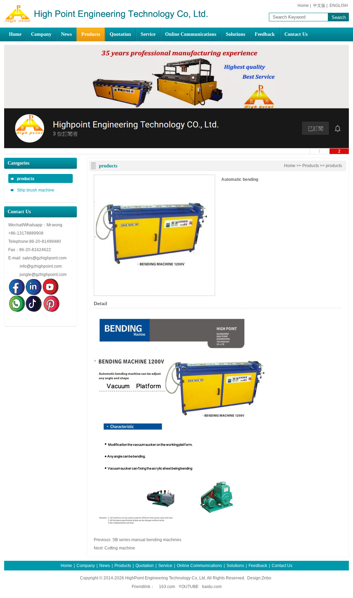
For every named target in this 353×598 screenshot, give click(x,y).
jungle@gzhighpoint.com (43, 274)
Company (41, 34)
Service (148, 34)
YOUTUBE (189, 586)
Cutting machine (119, 548)
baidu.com (212, 586)
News (66, 34)
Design (254, 578)
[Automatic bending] (154, 294)
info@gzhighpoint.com (41, 266)
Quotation (120, 34)
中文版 (319, 5)
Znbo (266, 578)
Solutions (235, 34)
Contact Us (295, 34)
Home (303, 5)
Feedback (265, 34)
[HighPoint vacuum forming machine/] (107, 22)
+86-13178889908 (26, 233)
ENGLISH (339, 5)
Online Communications (190, 34)
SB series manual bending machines (146, 539)
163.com (167, 586)
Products (90, 34)
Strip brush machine (35, 190)
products (25, 178)
